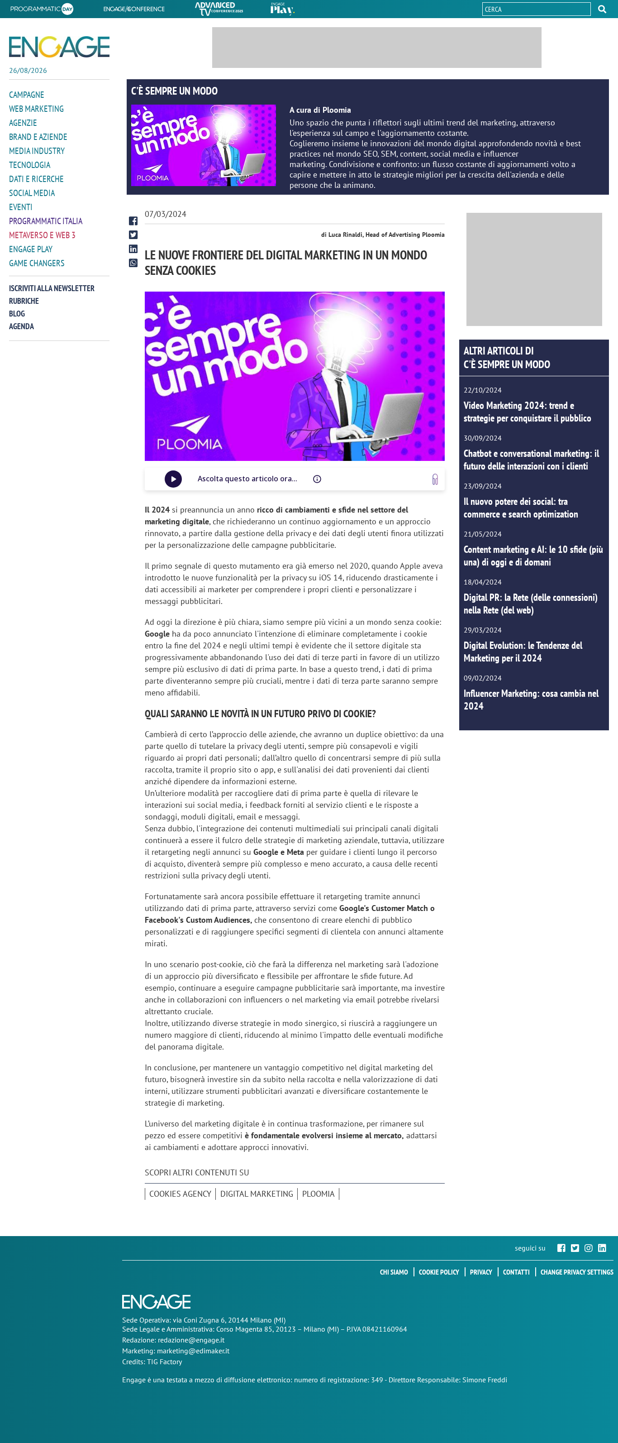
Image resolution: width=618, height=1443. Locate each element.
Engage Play (30, 249)
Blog (17, 313)
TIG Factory (164, 1361)
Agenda (21, 326)
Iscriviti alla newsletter (52, 288)
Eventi (21, 207)
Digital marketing (256, 1194)
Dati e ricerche (36, 179)
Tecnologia (29, 165)
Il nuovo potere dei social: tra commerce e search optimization (521, 507)
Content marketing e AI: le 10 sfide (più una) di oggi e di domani (533, 555)
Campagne (26, 95)
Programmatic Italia (45, 221)
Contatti (516, 1271)
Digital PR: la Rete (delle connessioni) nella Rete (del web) (531, 603)
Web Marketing (36, 109)
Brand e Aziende (38, 137)
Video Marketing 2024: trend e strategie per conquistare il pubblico (527, 411)
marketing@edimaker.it (193, 1350)
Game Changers (37, 263)
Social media (32, 193)
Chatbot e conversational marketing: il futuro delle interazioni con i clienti (531, 459)
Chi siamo (394, 1271)
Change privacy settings (577, 1271)
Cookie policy (439, 1271)
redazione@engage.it (191, 1339)
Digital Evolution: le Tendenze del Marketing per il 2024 (523, 651)
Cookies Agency (180, 1194)
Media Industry (37, 151)
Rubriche (24, 301)
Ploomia (318, 1194)
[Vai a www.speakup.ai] (435, 479)
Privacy (481, 1271)
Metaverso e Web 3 (42, 235)
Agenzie (23, 123)
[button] (602, 9)
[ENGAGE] (59, 47)
